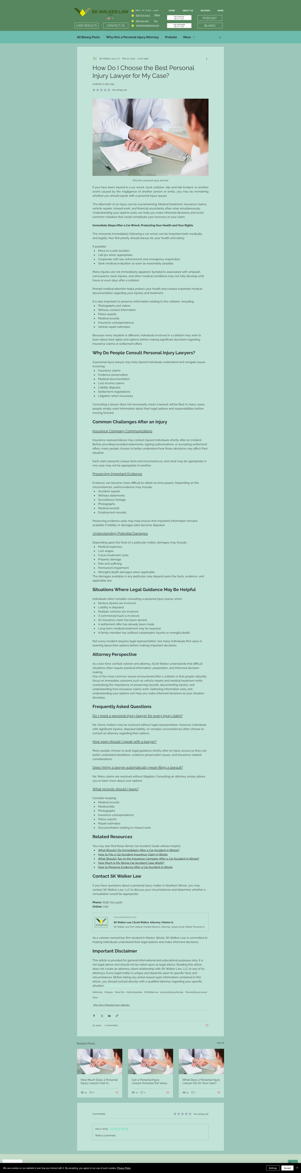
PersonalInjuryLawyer (196, 992)
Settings (273, 1168)
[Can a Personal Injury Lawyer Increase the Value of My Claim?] (150, 1061)
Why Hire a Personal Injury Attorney (132, 37)
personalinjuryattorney (171, 992)
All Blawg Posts (88, 37)
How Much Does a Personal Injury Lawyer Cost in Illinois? (99, 1081)
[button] (220, 37)
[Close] (297, 1167)
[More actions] (207, 58)
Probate (171, 37)
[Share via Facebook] (93, 1015)
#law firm (120, 992)
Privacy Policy (124, 1168)
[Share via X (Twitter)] (101, 1015)
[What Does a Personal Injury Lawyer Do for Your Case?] (201, 1061)
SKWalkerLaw (151, 992)
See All (220, 1043)
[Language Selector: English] (110, 18)
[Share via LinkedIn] (109, 1015)
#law (95, 997)
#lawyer (109, 992)
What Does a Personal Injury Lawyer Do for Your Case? (201, 1081)
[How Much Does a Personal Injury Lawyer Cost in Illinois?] (99, 1061)
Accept (287, 1168)
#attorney (97, 992)
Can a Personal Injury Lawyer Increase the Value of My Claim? (149, 1081)
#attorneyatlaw (134, 992)
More (187, 37)
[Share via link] (117, 1015)
